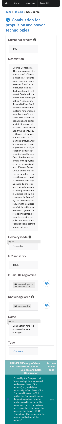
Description (16, 59)
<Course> (18, 351)
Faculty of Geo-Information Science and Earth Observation (31, 368)
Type (11, 342)
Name (12, 317)
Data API (45, 3)
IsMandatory (17, 256)
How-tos (30, 3)
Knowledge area (19, 297)
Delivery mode (18, 237)
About (17, 3)
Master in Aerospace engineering (24, 285)
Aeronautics (24, 306)
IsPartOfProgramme (22, 275)
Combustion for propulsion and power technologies (25, 25)
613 (20, 11)
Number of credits (20, 40)
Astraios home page (51, 366)
